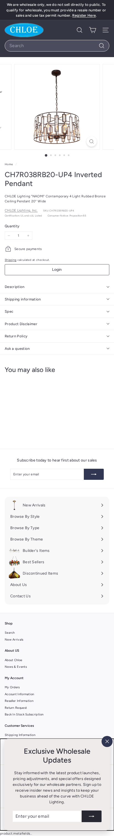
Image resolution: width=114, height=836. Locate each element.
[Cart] (92, 30)
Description (15, 287)
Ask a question (17, 348)
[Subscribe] (92, 816)
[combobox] (57, 46)
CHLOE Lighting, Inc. (21, 210)
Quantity (12, 226)
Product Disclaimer (21, 324)
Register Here (84, 15)
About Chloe (13, 660)
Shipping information (23, 299)
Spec (9, 311)
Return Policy (16, 336)
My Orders (12, 687)
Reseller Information (19, 701)
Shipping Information (20, 735)
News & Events (16, 667)
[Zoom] (92, 141)
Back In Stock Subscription (24, 714)
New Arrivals (14, 639)
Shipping (10, 260)
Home (9, 164)
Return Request (16, 708)
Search (10, 632)
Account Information (19, 694)
